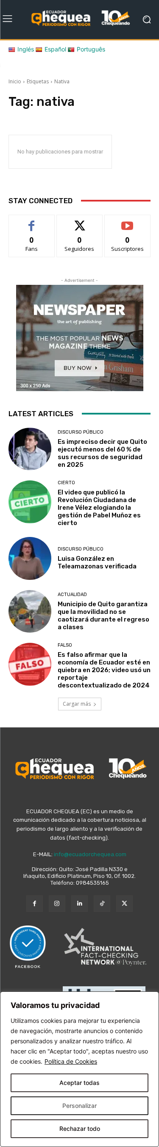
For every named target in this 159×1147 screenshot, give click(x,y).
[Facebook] (34, 903)
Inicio (14, 81)
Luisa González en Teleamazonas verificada (97, 562)
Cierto (66, 482)
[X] (124, 903)
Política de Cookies (71, 1061)
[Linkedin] (79, 903)
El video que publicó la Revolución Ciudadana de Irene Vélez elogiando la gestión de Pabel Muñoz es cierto (99, 507)
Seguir (79, 221)
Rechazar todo (79, 1128)
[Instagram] (57, 903)
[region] (79, 1069)
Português (91, 49)
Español (55, 49)
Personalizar (79, 1105)
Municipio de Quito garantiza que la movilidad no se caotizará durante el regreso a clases (103, 615)
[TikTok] (102, 903)
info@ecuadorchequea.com (90, 854)
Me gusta (32, 221)
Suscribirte (127, 221)
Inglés (25, 49)
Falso (65, 645)
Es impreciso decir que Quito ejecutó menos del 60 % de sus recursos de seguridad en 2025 (102, 453)
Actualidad (72, 594)
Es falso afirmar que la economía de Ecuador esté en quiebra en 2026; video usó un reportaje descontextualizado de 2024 (104, 670)
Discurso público (80, 432)
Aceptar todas (79, 1082)
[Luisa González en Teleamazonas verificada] (29, 558)
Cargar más (77, 703)
